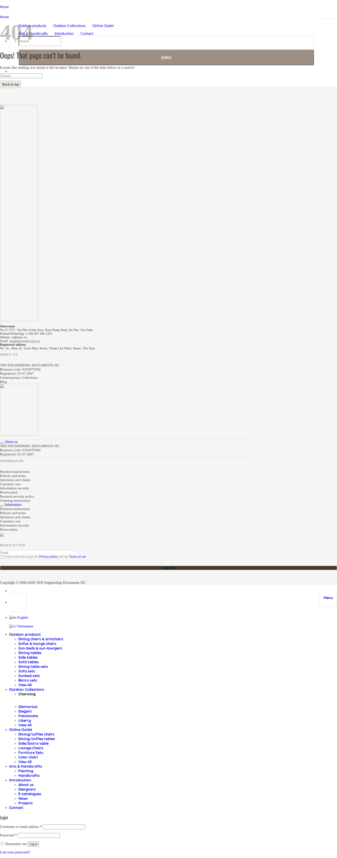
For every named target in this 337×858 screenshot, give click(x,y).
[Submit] (166, 57)
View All (25, 684)
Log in (33, 844)
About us (26, 784)
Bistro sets (27, 680)
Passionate (28, 715)
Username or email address (21, 827)
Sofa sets (26, 671)
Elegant (25, 711)
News (23, 798)
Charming (27, 694)
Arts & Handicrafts (33, 34)
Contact (86, 34)
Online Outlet (103, 26)
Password (8, 835)
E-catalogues (29, 793)
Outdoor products (25, 634)
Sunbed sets (29, 675)
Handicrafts (29, 775)
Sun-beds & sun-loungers (40, 648)
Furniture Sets (30, 752)
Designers (27, 789)
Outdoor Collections (69, 26)
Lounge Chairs (30, 748)
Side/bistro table (33, 743)
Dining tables (29, 652)
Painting (25, 771)
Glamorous (28, 706)
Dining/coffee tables (36, 738)
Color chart (28, 757)
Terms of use (77, 556)
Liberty (24, 720)
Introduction (64, 34)
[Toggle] (2, 443)
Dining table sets (33, 666)
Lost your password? (15, 852)
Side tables (28, 657)
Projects (25, 803)
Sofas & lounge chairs (37, 643)
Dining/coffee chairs (36, 734)
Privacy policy (48, 556)
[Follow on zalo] (2, 535)
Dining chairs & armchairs (40, 639)
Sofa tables (28, 662)
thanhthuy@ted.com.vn (25, 341)
